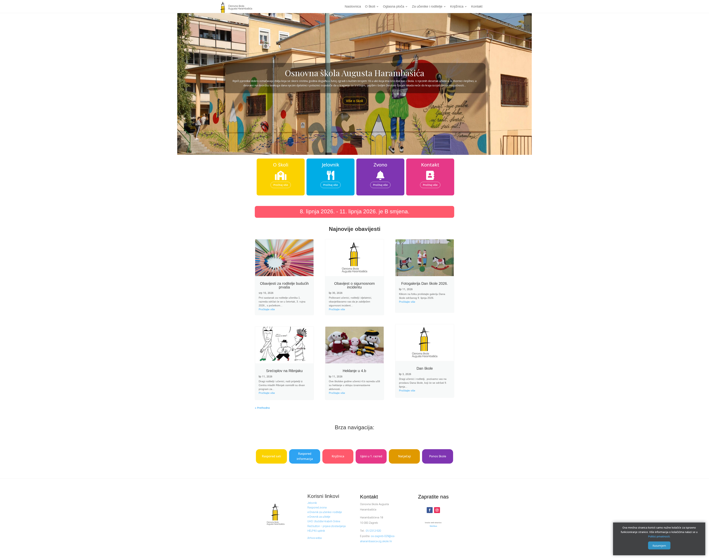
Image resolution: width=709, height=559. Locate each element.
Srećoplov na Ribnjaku (284, 371)
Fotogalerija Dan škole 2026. (424, 283)
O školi (370, 6)
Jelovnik (312, 502)
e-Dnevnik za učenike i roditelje (324, 512)
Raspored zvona (317, 507)
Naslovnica (353, 6)
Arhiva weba (314, 537)
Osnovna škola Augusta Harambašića (354, 72)
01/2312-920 (373, 530)
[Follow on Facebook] (430, 510)
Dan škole (425, 368)
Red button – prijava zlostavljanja (326, 526)
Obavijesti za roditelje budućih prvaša (284, 285)
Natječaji (404, 456)
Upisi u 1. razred (371, 456)
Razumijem (659, 545)
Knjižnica (456, 6)
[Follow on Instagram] (437, 510)
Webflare (433, 526)
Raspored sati (271, 456)
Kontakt (476, 6)
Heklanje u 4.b (354, 371)
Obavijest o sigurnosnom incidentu (354, 285)
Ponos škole (437, 456)
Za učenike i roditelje (427, 6)
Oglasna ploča (393, 6)
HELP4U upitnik (316, 530)
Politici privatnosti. (659, 536)
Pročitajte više (267, 309)
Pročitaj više (280, 185)
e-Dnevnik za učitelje (318, 516)
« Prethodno (262, 408)
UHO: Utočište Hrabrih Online (323, 521)
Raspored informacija (305, 456)
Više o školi (354, 101)
